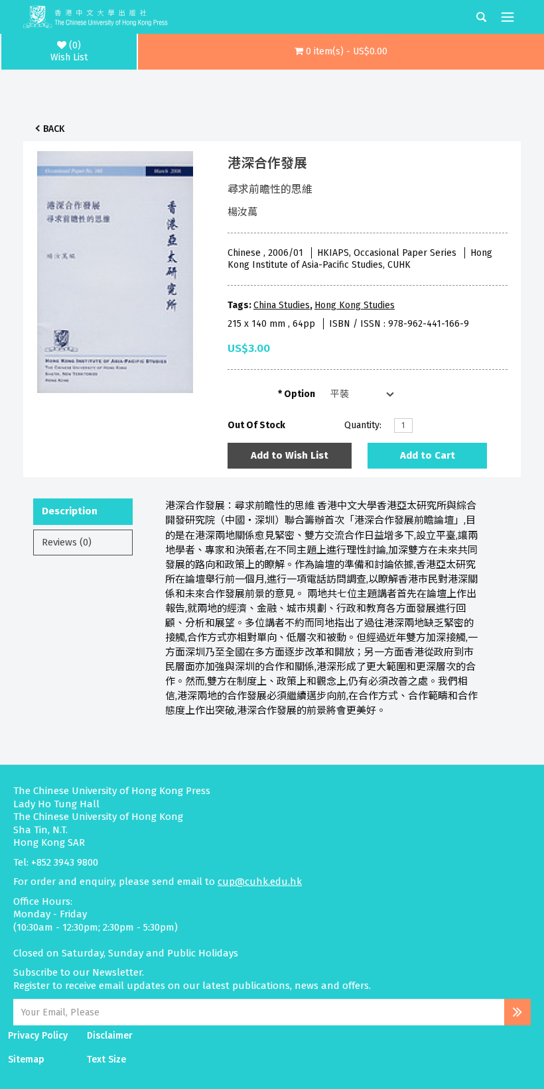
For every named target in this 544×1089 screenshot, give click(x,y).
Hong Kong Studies (354, 305)
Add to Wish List (289, 455)
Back (53, 129)
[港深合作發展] (115, 268)
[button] (341, 52)
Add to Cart (427, 455)
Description (70, 511)
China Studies (281, 305)
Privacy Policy (38, 1035)
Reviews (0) (67, 542)
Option (299, 394)
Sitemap (26, 1059)
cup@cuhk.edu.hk (260, 882)
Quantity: (362, 425)
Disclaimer (110, 1035)
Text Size (106, 1059)
